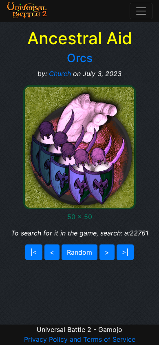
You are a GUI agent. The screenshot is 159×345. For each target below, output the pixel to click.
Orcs (80, 58)
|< (34, 252)
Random (79, 252)
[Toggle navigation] (141, 11)
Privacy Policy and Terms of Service (79, 339)
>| (125, 252)
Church (60, 73)
